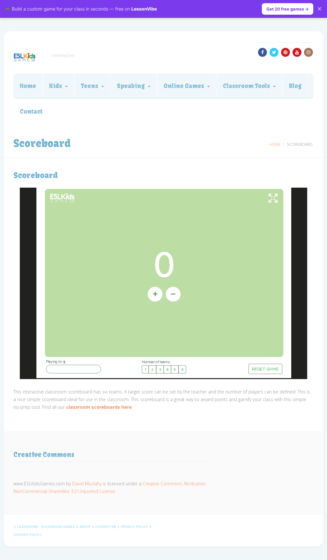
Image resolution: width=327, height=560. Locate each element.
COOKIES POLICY (27, 534)
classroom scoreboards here (99, 407)
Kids (55, 86)
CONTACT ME (106, 526)
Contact (31, 111)
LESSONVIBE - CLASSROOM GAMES (46, 526)
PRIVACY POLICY (135, 526)
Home (28, 86)
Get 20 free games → (287, 8)
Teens (89, 86)
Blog (295, 86)
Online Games (184, 86)
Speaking (131, 86)
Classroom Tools (246, 86)
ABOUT (86, 526)
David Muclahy (87, 484)
